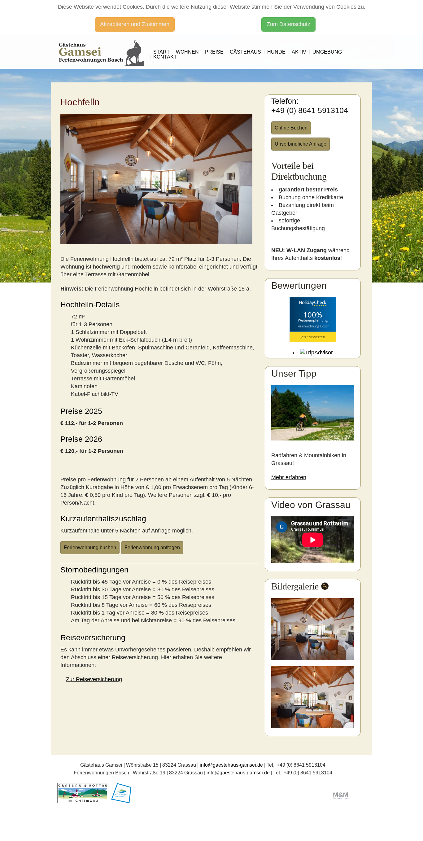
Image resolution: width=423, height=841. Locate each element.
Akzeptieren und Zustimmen (134, 24)
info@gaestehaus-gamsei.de (231, 765)
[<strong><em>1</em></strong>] (313, 629)
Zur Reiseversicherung (94, 679)
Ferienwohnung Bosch (312, 326)
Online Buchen (291, 127)
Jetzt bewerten (312, 336)
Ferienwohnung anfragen (152, 547)
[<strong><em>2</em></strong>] (313, 697)
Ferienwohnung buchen (90, 547)
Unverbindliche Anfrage (300, 144)
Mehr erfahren (288, 477)
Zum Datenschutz (288, 24)
